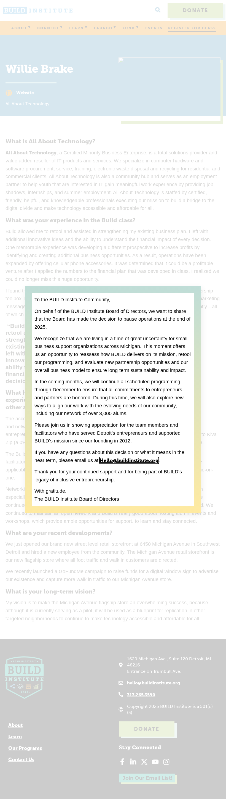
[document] (113, 399)
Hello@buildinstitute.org (129, 460)
